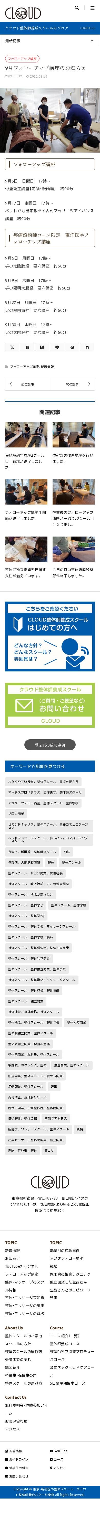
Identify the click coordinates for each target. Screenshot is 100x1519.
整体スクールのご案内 (23, 1335)
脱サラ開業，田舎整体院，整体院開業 (35, 1108)
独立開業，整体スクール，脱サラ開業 (35, 1076)
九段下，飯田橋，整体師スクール (32, 851)
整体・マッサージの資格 (24, 1313)
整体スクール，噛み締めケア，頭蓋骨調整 (38, 883)
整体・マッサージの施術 (24, 1305)
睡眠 (54, 1086)
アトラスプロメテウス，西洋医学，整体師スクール (45, 792)
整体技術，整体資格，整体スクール (33, 1011)
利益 (67, 851)
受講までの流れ (18, 1359)
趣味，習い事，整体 (22, 1150)
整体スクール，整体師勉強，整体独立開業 (38, 947)
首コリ (49, 1150)
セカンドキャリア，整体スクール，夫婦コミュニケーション (48, 826)
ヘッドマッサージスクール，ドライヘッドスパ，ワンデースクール (48, 839)
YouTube (60, 1451)
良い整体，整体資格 (22, 1118)
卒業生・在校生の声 (21, 1375)
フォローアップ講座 (22, 58)
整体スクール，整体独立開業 (29, 958)
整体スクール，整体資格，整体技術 (33, 990)
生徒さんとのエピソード (70, 1289)
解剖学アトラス (56, 1118)
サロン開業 (16, 813)
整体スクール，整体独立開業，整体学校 (37, 969)
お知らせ (12, 1258)
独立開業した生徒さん (68, 1282)
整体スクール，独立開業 (25, 1001)
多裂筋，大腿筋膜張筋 (24, 862)
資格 (80, 1129)
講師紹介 (12, 1367)
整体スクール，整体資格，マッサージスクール (41, 979)
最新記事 (12, 40)
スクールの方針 (18, 1343)
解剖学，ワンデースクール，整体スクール (38, 1129)
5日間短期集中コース (68, 1383)
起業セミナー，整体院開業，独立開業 (35, 1140)
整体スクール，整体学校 (68, 905)
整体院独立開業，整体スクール (30, 1033)
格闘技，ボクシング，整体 (27, 1065)
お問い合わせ (16, 1421)
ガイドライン (18, 1459)
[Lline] (57, 347)
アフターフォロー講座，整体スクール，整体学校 (43, 803)
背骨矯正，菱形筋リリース (27, 1097)
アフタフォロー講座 (66, 1258)
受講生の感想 (18, 1467)
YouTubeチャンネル (21, 1266)
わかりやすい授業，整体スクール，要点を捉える (43, 781)
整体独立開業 (76, 1022)
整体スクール (71, 862)
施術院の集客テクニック (70, 1274)
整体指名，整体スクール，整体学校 (33, 1022)
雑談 (53, 1266)
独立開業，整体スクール (71, 1065)
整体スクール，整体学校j (26, 915)
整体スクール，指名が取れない (30, 894)
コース (58, 1459)
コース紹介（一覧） (65, 1335)
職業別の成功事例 (50, 744)
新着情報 (47, 366)
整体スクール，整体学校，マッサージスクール (41, 926)
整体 (51, 862)
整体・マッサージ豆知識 (24, 1297)
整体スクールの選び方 (23, 1351)
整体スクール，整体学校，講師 (30, 937)
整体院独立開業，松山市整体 (29, 1044)
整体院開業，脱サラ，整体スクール (33, 1054)
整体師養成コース (65, 1343)
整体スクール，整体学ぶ (25, 905)
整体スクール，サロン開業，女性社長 (35, 873)
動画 (53, 1297)
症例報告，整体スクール (25, 1086)
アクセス (12, 1428)
